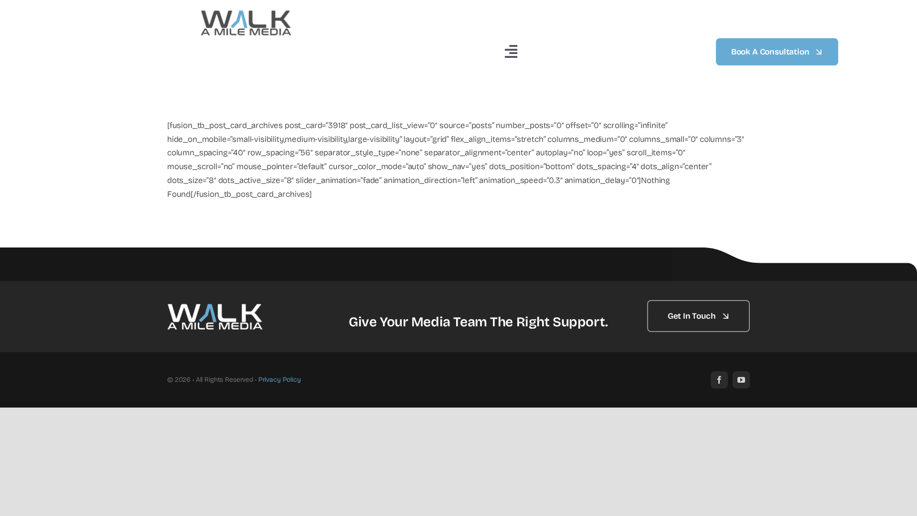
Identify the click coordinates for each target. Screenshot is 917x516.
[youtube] (741, 379)
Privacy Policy (279, 380)
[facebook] (719, 379)
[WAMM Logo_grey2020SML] (246, 12)
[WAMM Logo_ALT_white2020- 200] (215, 305)
